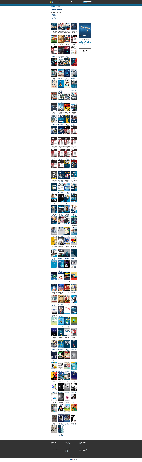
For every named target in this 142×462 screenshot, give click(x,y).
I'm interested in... (53, 4)
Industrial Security (85, 53)
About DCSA (52, 443)
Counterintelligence (54, 13)
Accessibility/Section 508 (68, 444)
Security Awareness (54, 19)
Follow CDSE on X (81, 444)
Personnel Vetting (54, 17)
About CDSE (52, 444)
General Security (54, 15)
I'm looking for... (58, 4)
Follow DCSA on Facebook (82, 452)
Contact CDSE (81, 443)
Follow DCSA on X (81, 451)
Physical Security (54, 18)
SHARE (83, 51)
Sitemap (66, 453)
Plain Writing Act (67, 451)
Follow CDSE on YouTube (82, 445)
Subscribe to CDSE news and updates (83, 449)
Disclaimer (66, 445)
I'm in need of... (64, 4)
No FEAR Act (66, 449)
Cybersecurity (53, 14)
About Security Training (54, 445)
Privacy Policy (66, 452)
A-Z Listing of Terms (67, 443)
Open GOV (66, 450)
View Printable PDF (54, 45)
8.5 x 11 (85, 46)
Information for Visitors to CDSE (55, 449)
